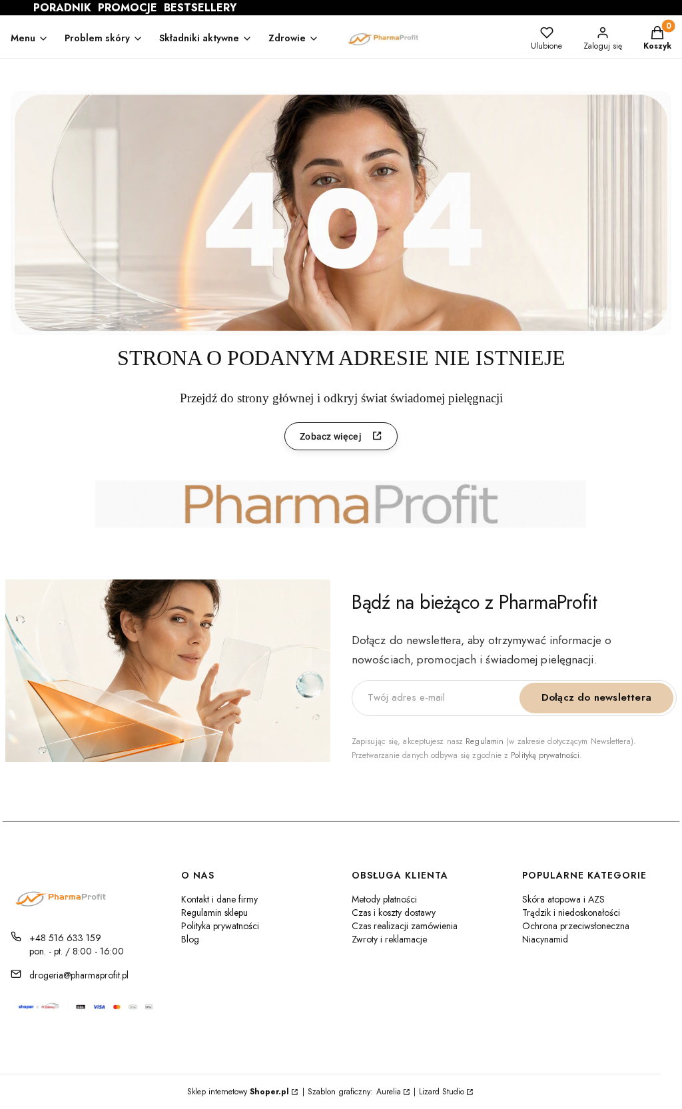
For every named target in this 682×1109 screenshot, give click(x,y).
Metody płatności (384, 899)
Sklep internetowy (238, 1092)
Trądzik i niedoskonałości (571, 912)
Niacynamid (545, 939)
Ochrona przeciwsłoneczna (575, 925)
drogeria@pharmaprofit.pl (79, 975)
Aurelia (388, 1092)
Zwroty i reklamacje (389, 939)
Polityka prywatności (220, 925)
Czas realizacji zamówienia (405, 925)
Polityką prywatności (545, 755)
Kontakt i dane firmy (219, 899)
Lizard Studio (441, 1092)
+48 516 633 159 (65, 937)
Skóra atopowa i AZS (563, 899)
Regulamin (485, 741)
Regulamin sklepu (214, 912)
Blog (190, 939)
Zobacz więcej (331, 436)
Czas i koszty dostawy (394, 912)
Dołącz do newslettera (596, 697)
